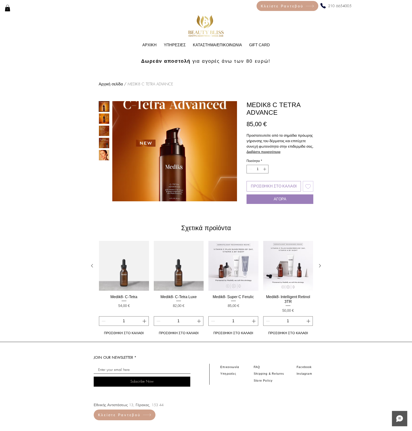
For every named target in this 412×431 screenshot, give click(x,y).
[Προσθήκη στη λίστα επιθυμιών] (308, 186)
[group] (206, 289)
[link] (7, 8)
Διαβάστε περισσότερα (263, 152)
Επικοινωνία (229, 367)
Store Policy (263, 380)
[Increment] (265, 169)
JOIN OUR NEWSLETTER (113, 357)
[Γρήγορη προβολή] (124, 266)
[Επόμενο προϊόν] (320, 266)
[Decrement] (250, 169)
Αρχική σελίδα (111, 84)
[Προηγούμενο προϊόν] (92, 266)
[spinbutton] (257, 169)
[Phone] (323, 6)
